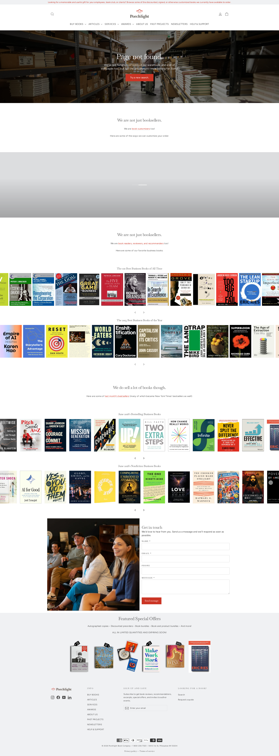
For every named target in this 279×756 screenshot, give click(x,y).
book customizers (141, 128)
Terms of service (147, 751)
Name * (146, 541)
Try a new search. (139, 77)
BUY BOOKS (77, 24)
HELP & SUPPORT (199, 24)
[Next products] (144, 312)
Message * (148, 578)
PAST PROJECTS (159, 24)
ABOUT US (142, 24)
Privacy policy (130, 751)
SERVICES (111, 24)
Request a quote (186, 699)
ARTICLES (94, 24)
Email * (147, 553)
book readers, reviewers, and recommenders (140, 243)
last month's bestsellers (117, 396)
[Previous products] (135, 312)
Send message (151, 600)
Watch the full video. (142, 188)
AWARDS (126, 24)
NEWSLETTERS (179, 24)
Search (181, 695)
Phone (146, 566)
